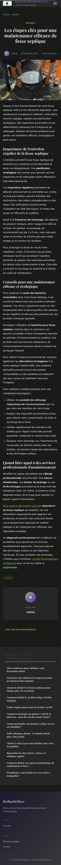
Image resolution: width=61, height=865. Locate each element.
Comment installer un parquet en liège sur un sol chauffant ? (30, 725)
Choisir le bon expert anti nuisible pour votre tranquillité (30, 745)
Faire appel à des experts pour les (22, 505)
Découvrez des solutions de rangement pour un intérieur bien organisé (29, 679)
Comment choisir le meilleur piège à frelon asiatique (29, 699)
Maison (15, 14)
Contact (7, 846)
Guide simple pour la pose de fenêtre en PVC (30, 707)
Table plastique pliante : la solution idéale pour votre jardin (28, 735)
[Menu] (55, 3)
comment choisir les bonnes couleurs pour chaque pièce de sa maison (28, 689)
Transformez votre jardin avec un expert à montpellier (28, 774)
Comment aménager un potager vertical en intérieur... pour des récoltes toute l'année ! (29, 715)
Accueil (6, 14)
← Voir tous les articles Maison (19, 629)
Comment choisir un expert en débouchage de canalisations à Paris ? (30, 764)
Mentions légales (11, 841)
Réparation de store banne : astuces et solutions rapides (26, 755)
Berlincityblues (13, 801)
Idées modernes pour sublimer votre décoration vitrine (26, 670)
